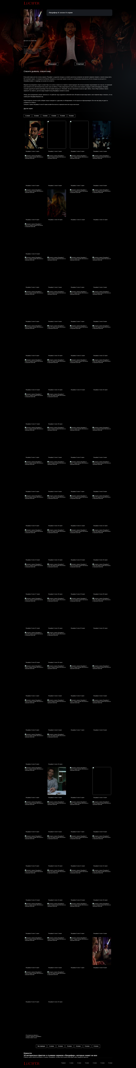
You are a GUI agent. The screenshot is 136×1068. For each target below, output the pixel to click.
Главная (63, 1063)
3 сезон (45, 115)
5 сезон (62, 115)
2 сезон (36, 115)
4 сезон (54, 115)
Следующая (80, 64)
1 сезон (27, 115)
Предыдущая (52, 64)
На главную (41, 1046)
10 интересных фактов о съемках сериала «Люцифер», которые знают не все (60, 1055)
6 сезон (71, 115)
